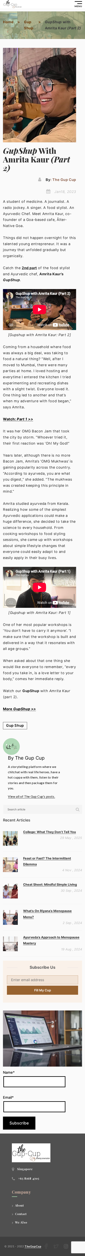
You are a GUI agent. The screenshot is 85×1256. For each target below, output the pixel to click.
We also (21, 1222)
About (19, 1205)
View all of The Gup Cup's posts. (31, 796)
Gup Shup (15, 725)
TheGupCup (33, 1246)
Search (77, 809)
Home (8, 22)
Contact (21, 1214)
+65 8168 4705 (28, 1178)
